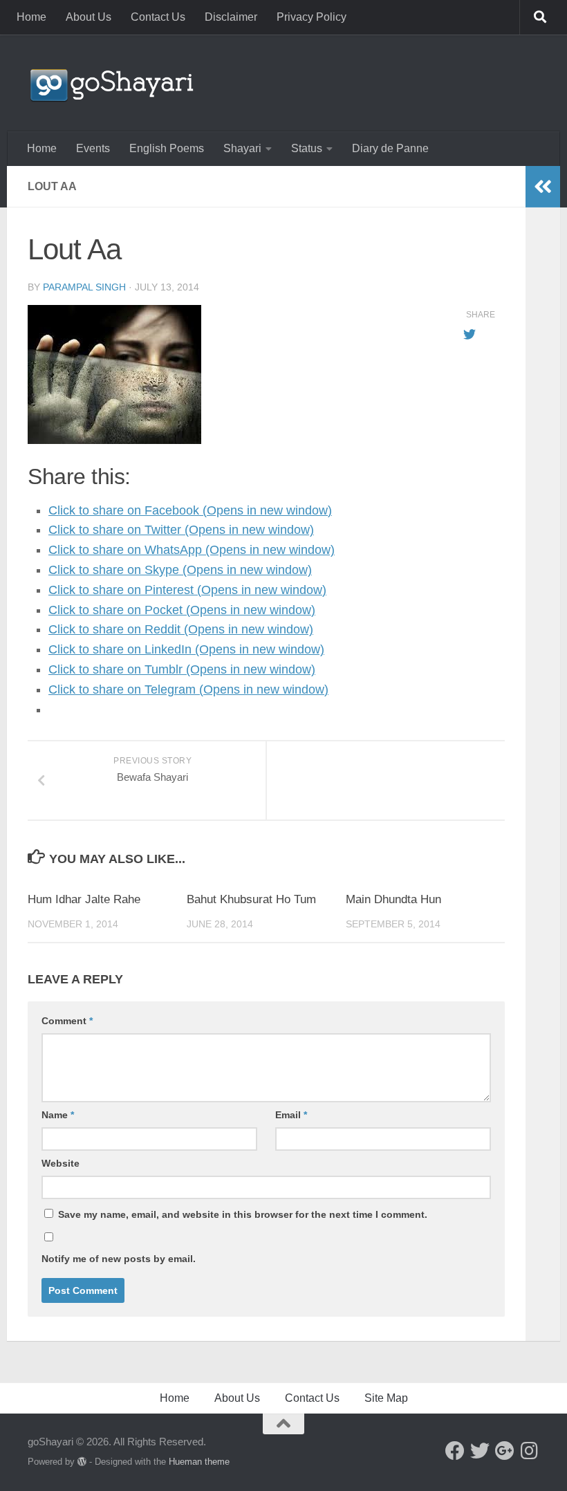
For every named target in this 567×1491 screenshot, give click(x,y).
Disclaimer (231, 17)
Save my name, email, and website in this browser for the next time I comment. (242, 1214)
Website (60, 1163)
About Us (88, 17)
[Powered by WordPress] (81, 1461)
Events (93, 148)
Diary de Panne (390, 148)
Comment (67, 1020)
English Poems (166, 148)
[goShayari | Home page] (111, 83)
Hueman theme (199, 1461)
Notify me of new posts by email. (118, 1258)
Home (31, 17)
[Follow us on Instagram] (529, 1451)
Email (291, 1114)
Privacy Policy (311, 17)
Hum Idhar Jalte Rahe (84, 899)
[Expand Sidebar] (543, 186)
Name (57, 1114)
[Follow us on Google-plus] (504, 1451)
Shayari (242, 148)
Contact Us (158, 17)
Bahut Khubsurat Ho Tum (251, 899)
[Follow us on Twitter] (480, 1451)
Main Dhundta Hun (393, 899)
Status (306, 148)
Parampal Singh (84, 287)
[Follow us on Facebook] (455, 1451)
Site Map (386, 1398)
